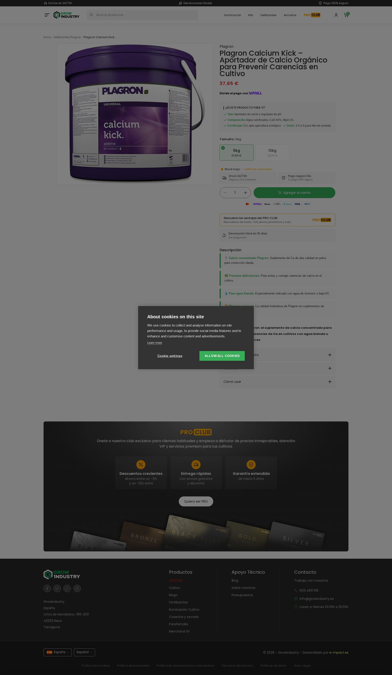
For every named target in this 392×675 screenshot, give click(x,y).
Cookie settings (170, 356)
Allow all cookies (222, 356)
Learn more (154, 342)
